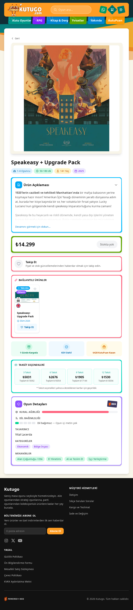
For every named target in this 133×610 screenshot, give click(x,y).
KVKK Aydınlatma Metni (18, 581)
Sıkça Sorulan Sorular (81, 501)
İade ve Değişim (78, 513)
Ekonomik (22, 446)
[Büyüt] (66, 98)
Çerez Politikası (13, 575)
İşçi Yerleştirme (98, 459)
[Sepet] (112, 9)
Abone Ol (55, 531)
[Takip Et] (19, 264)
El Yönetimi (54, 459)
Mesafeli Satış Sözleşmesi (19, 569)
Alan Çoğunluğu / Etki (30, 459)
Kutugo (11, 489)
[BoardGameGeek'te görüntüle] (112, 404)
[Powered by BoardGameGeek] (14, 599)
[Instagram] (6, 541)
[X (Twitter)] (13, 541)
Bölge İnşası (41, 446)
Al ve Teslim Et (74, 459)
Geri (17, 38)
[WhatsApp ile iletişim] (103, 9)
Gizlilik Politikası (13, 556)
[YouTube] (20, 541)
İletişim (73, 494)
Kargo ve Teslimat (79, 507)
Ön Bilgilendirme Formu (18, 562)
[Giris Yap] (121, 9)
